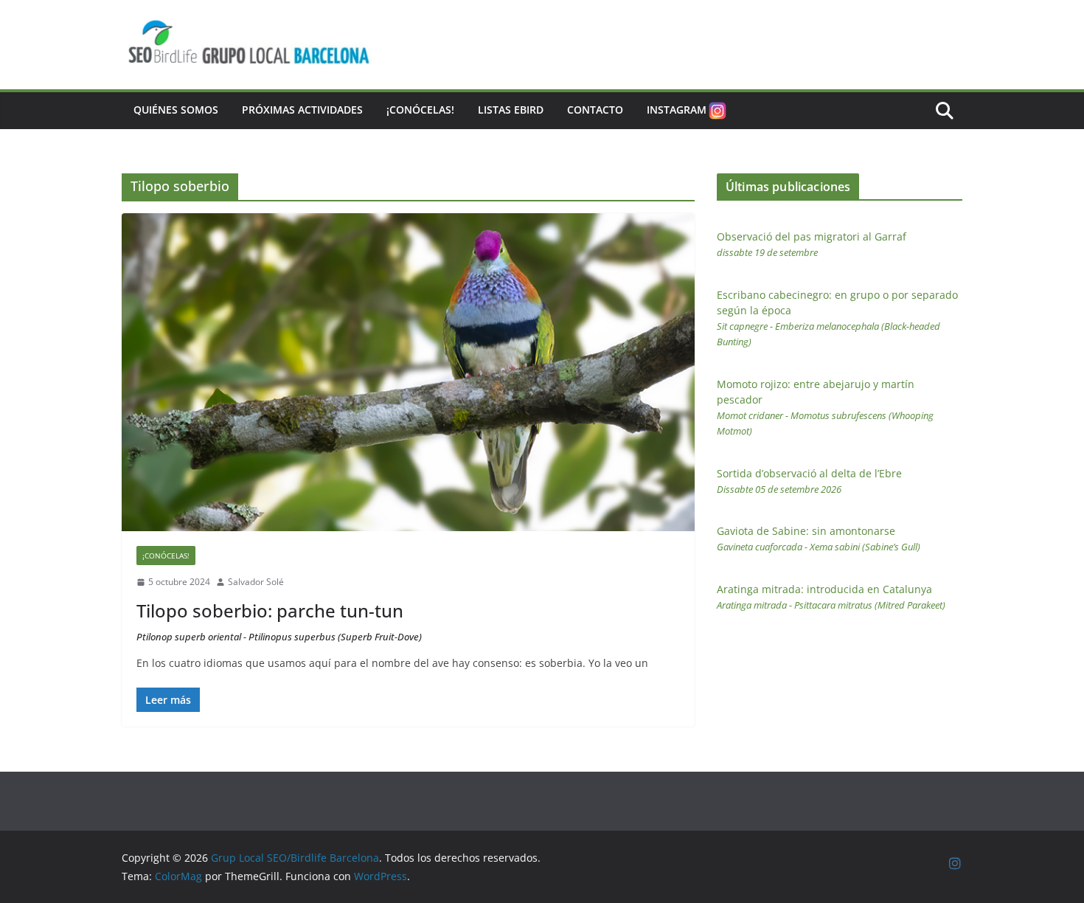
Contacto (595, 110)
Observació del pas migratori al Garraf (811, 244)
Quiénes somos (175, 110)
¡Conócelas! (420, 110)
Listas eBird (510, 110)
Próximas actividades (302, 110)
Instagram (676, 110)
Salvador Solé (256, 581)
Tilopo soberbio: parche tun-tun (279, 620)
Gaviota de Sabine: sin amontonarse (818, 538)
